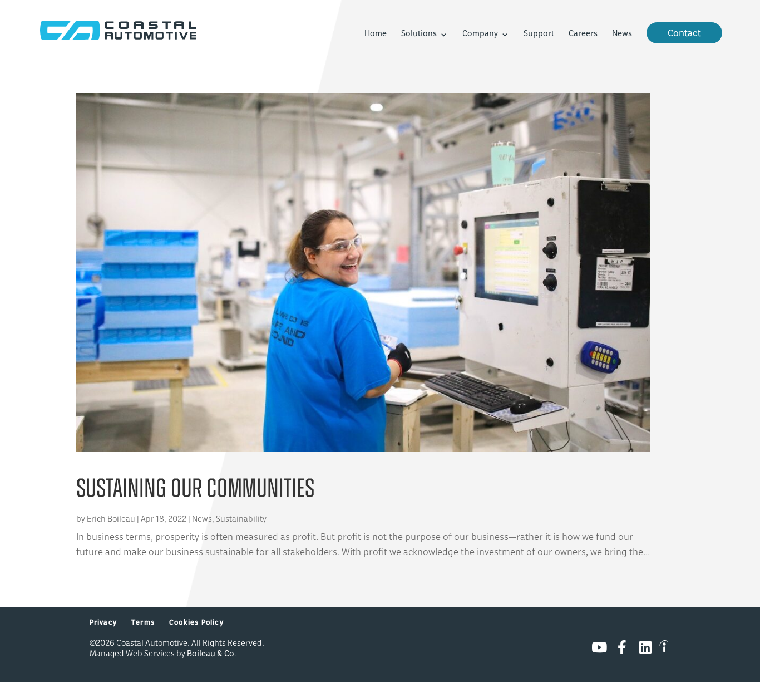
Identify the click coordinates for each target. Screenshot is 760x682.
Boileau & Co (210, 654)
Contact (684, 34)
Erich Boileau (111, 520)
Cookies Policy (196, 623)
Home (375, 34)
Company (480, 34)
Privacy (103, 623)
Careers (583, 34)
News (622, 34)
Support (539, 34)
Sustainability (241, 520)
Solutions (419, 34)
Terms (143, 623)
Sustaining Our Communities (195, 490)
